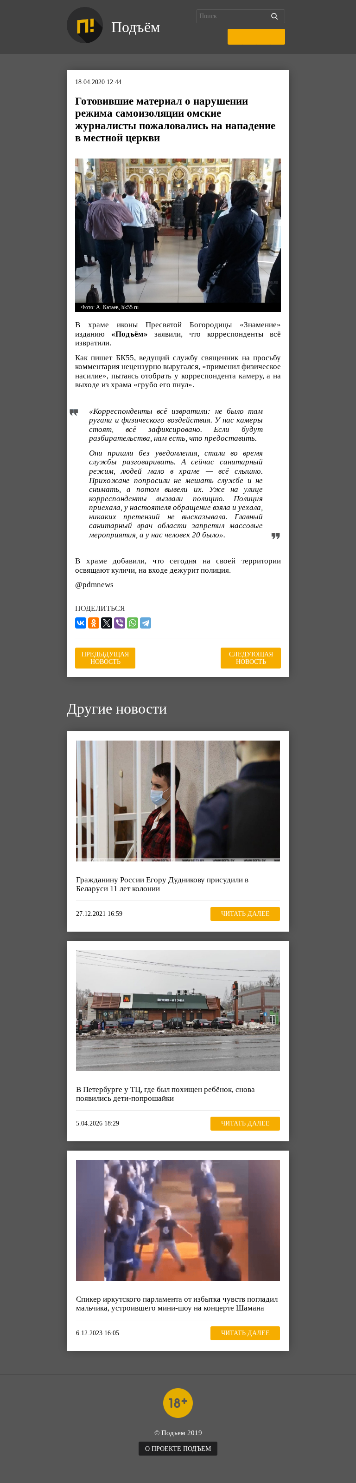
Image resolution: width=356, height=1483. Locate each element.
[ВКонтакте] (80, 623)
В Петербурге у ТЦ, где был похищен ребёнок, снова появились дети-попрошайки (165, 1094)
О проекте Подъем (178, 1448)
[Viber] (119, 623)
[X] (106, 623)
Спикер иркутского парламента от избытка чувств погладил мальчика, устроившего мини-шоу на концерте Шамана (177, 1304)
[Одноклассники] (93, 623)
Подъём (135, 27)
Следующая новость (251, 658)
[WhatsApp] (132, 623)
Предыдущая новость (105, 658)
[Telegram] (145, 623)
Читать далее (245, 913)
